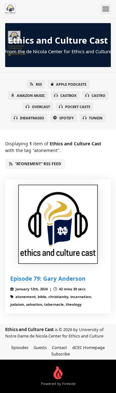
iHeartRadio (32, 117)
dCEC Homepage (88, 347)
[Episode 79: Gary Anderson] (58, 224)
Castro (98, 95)
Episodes (19, 347)
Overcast (41, 106)
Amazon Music (31, 95)
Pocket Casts (77, 106)
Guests (40, 347)
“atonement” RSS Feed (38, 164)
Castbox (68, 95)
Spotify (66, 117)
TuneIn (95, 117)
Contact (59, 347)
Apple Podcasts (71, 84)
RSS (39, 84)
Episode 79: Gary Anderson (48, 278)
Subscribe (60, 354)
